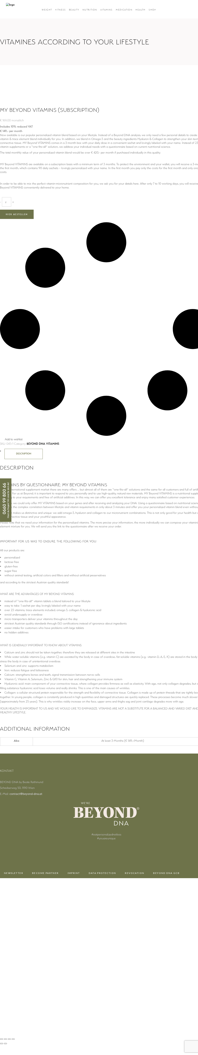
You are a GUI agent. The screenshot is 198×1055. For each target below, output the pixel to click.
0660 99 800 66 (4, 499)
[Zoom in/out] (1, 1039)
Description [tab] (23, 453)
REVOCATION (134, 873)
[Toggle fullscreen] (5, 1039)
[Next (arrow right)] (5, 1043)
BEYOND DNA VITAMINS (43, 443)
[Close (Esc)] (13, 1039)
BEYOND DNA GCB (166, 873)
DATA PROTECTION (102, 873)
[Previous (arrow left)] (1, 1043)
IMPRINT (74, 873)
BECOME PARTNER (45, 873)
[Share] (9, 1039)
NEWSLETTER (13, 873)
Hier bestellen (17, 214)
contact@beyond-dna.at (25, 794)
